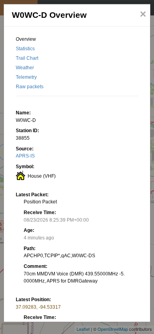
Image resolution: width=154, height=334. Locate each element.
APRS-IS (25, 156)
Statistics (25, 48)
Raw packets (29, 86)
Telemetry (26, 77)
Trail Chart (27, 58)
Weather (25, 67)
